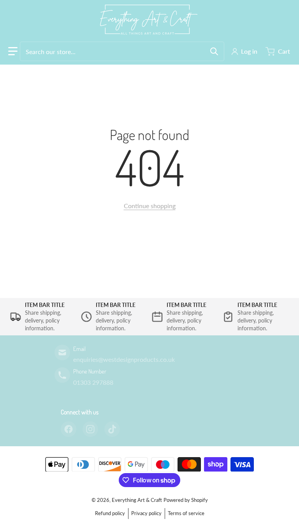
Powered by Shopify (186, 500)
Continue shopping (150, 205)
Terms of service (186, 513)
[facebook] (68, 429)
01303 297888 (93, 382)
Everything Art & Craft (137, 500)
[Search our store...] (214, 51)
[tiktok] (112, 429)
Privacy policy (146, 513)
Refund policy (110, 513)
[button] (13, 51)
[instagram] (90, 429)
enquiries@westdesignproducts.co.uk (124, 359)
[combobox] (122, 51)
